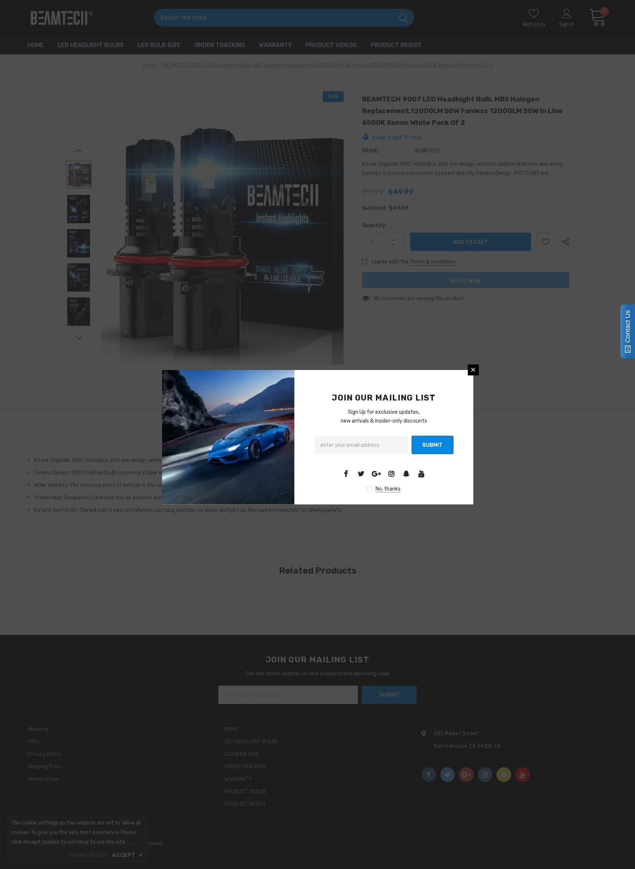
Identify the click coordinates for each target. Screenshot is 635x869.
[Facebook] (346, 473)
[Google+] (376, 473)
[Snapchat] (406, 473)
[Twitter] (361, 473)
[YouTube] (421, 473)
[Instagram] (391, 473)
